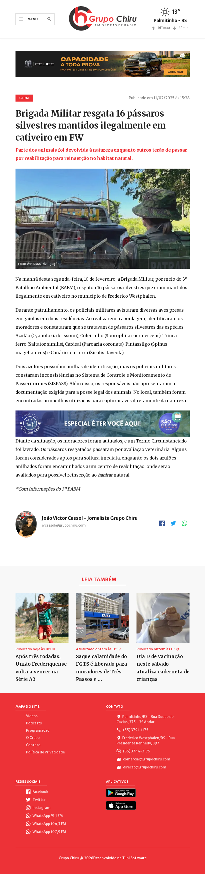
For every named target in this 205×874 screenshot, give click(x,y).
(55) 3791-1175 (135, 730)
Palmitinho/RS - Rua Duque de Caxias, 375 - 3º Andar (145, 719)
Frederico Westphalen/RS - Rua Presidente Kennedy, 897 (145, 740)
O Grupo (33, 737)
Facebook (40, 791)
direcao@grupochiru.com (144, 767)
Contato (33, 745)
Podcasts (34, 723)
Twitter (39, 799)
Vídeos (32, 716)
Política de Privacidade (45, 752)
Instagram (41, 807)
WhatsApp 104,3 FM (49, 823)
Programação (38, 730)
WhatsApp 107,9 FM (49, 831)
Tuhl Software (134, 858)
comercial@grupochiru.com (146, 759)
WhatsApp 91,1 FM (47, 815)
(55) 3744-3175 (136, 751)
